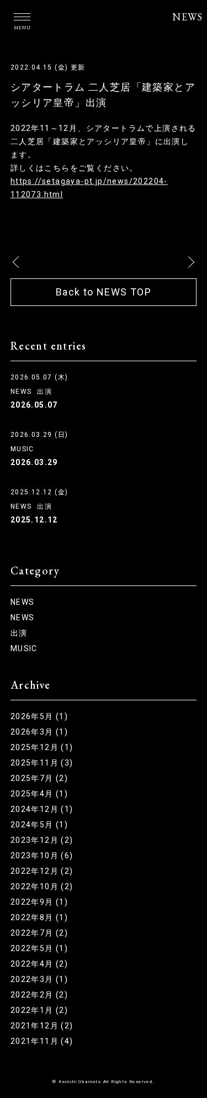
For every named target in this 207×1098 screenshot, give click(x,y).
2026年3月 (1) (39, 731)
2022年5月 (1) (39, 948)
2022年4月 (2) (39, 963)
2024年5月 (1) (39, 824)
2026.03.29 (34, 462)
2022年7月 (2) (39, 932)
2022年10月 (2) (41, 886)
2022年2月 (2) (39, 994)
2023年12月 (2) (41, 840)
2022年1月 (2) (39, 1010)
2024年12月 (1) (41, 809)
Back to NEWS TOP (103, 292)
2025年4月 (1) (39, 793)
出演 (44, 391)
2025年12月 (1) (41, 747)
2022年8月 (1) (39, 917)
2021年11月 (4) (41, 1041)
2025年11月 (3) (41, 762)
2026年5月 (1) (39, 716)
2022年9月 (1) (39, 902)
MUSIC (22, 449)
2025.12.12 (34, 519)
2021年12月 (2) (41, 1025)
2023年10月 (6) (41, 855)
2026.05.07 (34, 404)
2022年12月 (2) (41, 871)
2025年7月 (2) (39, 778)
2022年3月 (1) (39, 979)
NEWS (187, 16)
